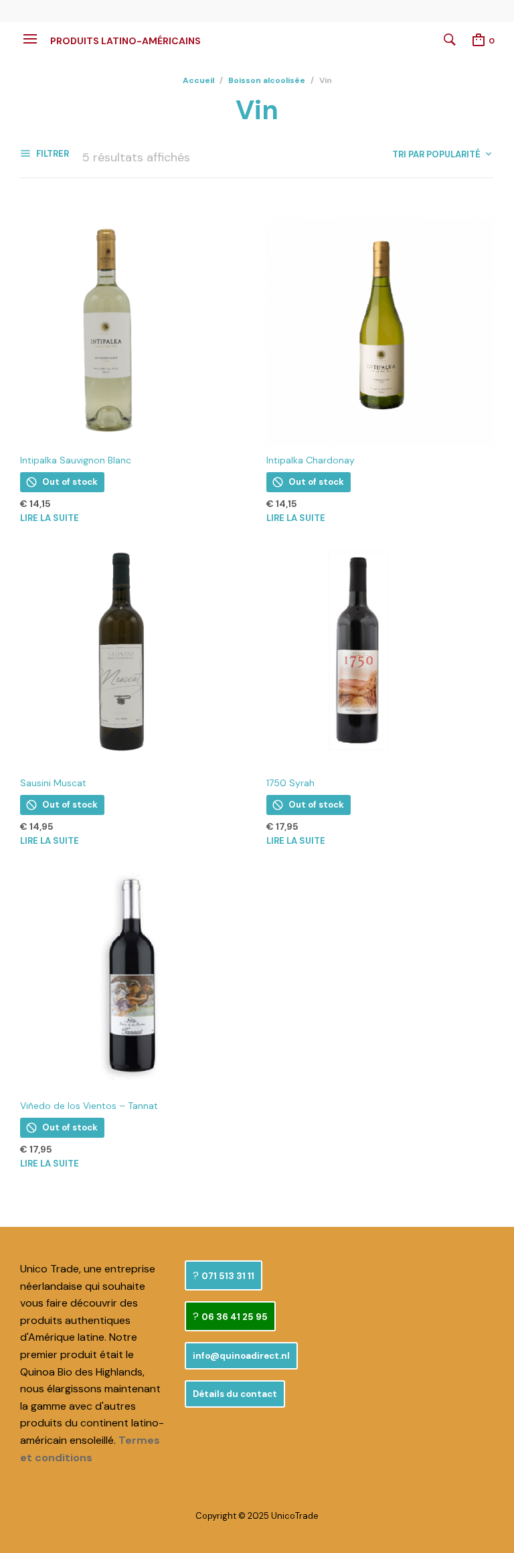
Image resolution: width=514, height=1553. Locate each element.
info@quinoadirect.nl (241, 1355)
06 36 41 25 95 (234, 1317)
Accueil (198, 80)
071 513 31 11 (227, 1276)
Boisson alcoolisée (266, 80)
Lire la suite (49, 518)
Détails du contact (235, 1394)
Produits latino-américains (125, 41)
